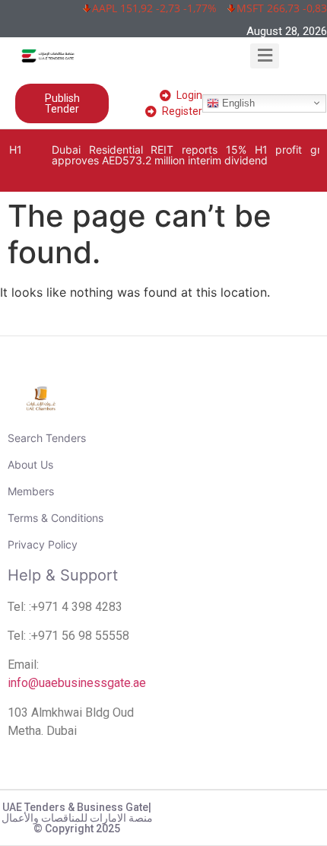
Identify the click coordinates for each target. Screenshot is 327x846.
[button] (265, 55)
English (237, 102)
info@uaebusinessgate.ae (77, 683)
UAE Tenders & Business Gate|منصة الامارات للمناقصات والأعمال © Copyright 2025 (77, 818)
